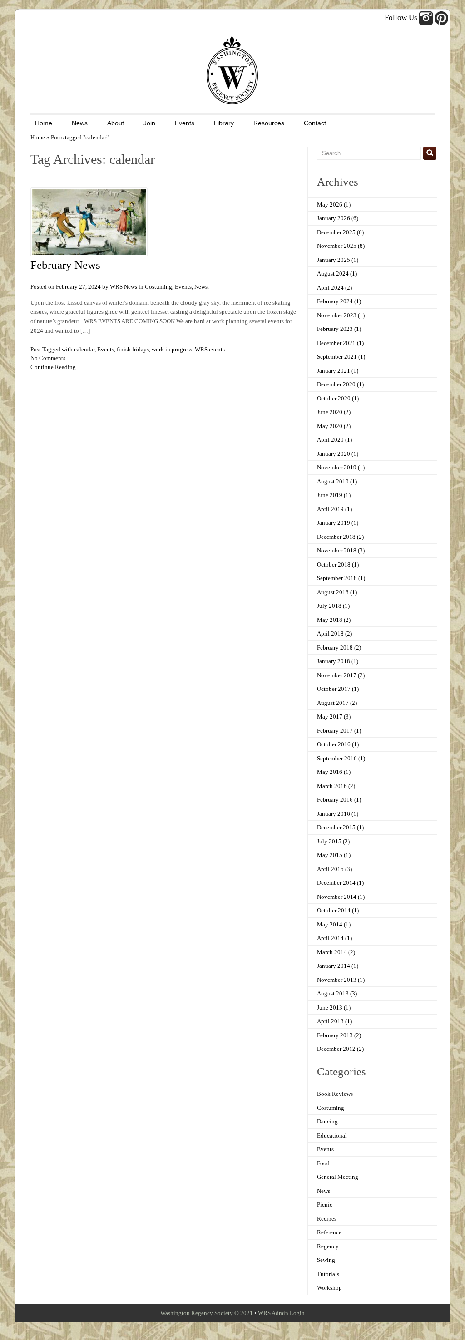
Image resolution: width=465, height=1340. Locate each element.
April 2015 (330, 869)
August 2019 (333, 481)
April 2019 (330, 509)
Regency (328, 1246)
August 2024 (333, 273)
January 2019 (333, 522)
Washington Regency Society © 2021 (206, 1313)
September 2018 (337, 578)
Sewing (326, 1259)
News (80, 123)
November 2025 (336, 245)
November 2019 (336, 467)
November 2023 (336, 315)
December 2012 (336, 1048)
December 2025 (336, 232)
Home (43, 123)
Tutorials (328, 1274)
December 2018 (336, 536)
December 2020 (336, 384)
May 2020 (329, 426)
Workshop (329, 1287)
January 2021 (333, 370)
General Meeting (337, 1176)
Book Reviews (335, 1093)
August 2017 (333, 703)
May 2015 (329, 855)
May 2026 (329, 204)
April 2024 (330, 287)
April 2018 (330, 633)
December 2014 (336, 882)
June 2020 (329, 412)
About (115, 123)
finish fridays (133, 349)
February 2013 (335, 1035)
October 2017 (334, 688)
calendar (84, 349)
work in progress (172, 349)
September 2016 (337, 758)
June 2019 (329, 495)
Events (184, 123)
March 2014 (332, 952)
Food (323, 1163)
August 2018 (333, 592)
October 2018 (334, 564)
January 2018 (333, 661)
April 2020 (330, 439)
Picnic (324, 1204)
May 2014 (329, 924)
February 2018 (335, 647)
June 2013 (329, 1007)
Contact (315, 123)
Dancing (327, 1121)
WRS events (210, 349)
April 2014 (330, 938)
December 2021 (336, 343)
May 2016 (329, 772)
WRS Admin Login (281, 1313)
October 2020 (334, 398)
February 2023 (335, 328)
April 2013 (330, 1021)
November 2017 (336, 675)
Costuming (158, 286)
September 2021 (337, 356)
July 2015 (329, 841)
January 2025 (333, 259)
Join (149, 123)
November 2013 (336, 979)
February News (65, 265)
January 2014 (333, 965)
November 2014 (336, 896)
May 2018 (329, 619)
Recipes (326, 1218)
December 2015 (336, 827)
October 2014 (334, 910)
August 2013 (333, 993)
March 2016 (332, 786)
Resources (268, 123)
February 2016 (335, 799)
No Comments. (48, 358)
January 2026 (333, 218)
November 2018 (336, 550)
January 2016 (333, 813)
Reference (329, 1232)
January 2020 (333, 453)
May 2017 (329, 716)
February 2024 (335, 301)
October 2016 (334, 744)
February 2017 (335, 730)
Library (224, 123)
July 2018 (329, 605)
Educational (332, 1135)
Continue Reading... (55, 367)
